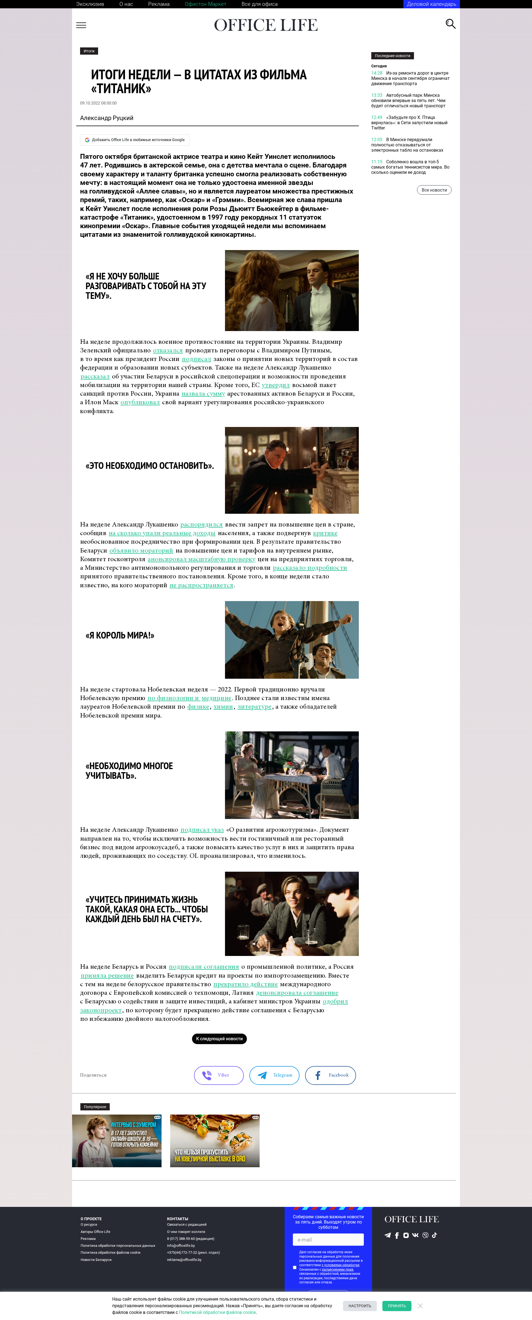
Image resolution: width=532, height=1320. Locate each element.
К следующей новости (219, 1038)
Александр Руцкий (107, 118)
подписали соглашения (204, 967)
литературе (254, 707)
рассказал (95, 376)
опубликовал (140, 402)
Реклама (159, 4)
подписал (196, 359)
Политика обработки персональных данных (118, 1245)
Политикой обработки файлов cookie (217, 1312)
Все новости (434, 190)
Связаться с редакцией (187, 1224)
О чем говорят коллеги (186, 1232)
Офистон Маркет (205, 4)
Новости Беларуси (96, 1260)
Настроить (360, 1306)
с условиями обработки (340, 1265)
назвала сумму (203, 394)
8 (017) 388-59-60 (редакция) (190, 1239)
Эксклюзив (90, 4)
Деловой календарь (431, 4)
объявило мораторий (141, 551)
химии (223, 707)
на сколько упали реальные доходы (162, 533)
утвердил (276, 385)
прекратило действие (245, 984)
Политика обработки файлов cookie (110, 1252)
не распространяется (201, 585)
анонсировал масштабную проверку (201, 559)
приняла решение (107, 976)
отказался (168, 350)
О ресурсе (89, 1224)
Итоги (89, 51)
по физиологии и (174, 698)
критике (325, 533)
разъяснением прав (337, 1269)
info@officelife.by (181, 1245)
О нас (126, 4)
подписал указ (202, 830)
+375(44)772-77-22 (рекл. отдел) (193, 1252)
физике (198, 707)
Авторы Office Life (95, 1232)
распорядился (201, 525)
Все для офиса (260, 4)
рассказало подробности (310, 568)
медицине (216, 698)
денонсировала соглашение (297, 993)
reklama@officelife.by (184, 1260)
